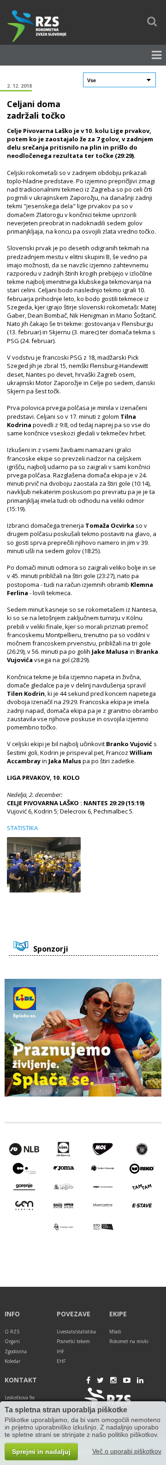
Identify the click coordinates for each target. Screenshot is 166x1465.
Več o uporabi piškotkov (126, 1451)
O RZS (12, 1331)
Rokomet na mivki (128, 1341)
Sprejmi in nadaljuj (41, 1451)
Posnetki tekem (73, 1341)
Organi (12, 1341)
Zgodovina (16, 1351)
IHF (60, 1351)
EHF (61, 1361)
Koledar (12, 1361)
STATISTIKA (22, 828)
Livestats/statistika (76, 1331)
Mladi (115, 1331)
